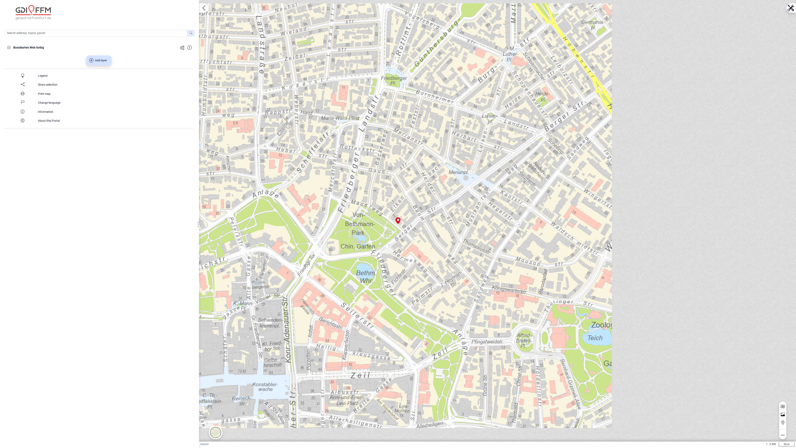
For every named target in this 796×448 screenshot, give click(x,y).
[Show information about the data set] (189, 47)
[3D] (782, 406)
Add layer (101, 60)
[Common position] (782, 422)
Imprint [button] (204, 444)
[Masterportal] (101, 12)
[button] (215, 432)
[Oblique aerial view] (782, 414)
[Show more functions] (182, 47)
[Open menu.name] (204, 8)
